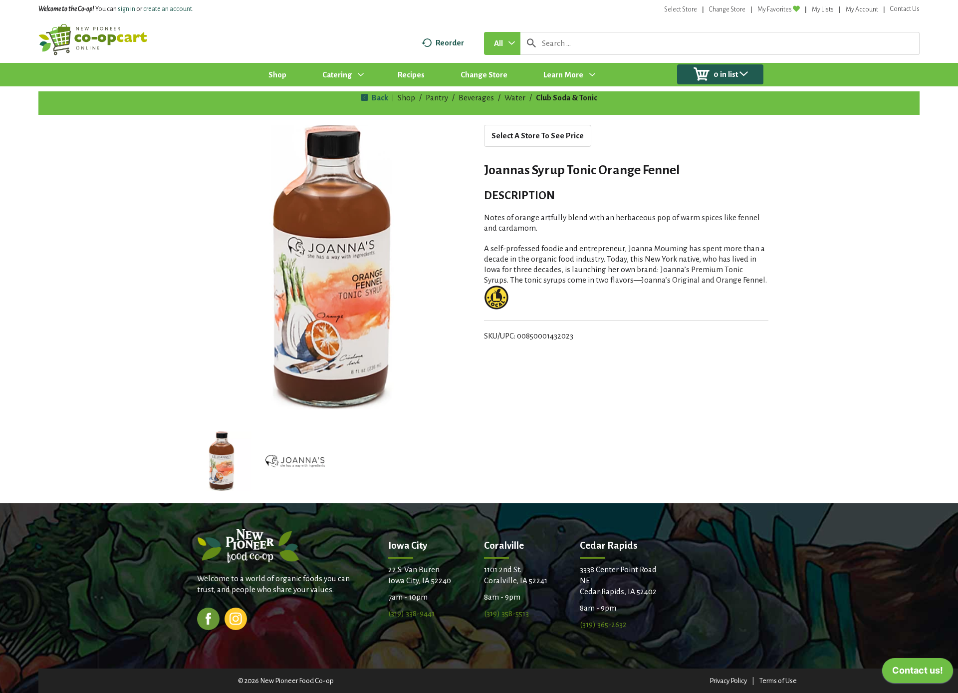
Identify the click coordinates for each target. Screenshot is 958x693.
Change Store (727, 9)
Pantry (437, 97)
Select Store (680, 9)
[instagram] (236, 618)
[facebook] (208, 618)
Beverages (476, 97)
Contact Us (905, 8)
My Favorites (774, 9)
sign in (126, 8)
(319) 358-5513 (506, 613)
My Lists (823, 9)
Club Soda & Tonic (566, 97)
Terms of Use (778, 681)
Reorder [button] (450, 42)
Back (379, 97)
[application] (917, 673)
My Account (862, 9)
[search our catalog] (531, 43)
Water (514, 97)
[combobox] (502, 43)
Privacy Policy (728, 681)
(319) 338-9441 (411, 613)
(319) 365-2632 (603, 624)
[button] (221, 461)
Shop (406, 97)
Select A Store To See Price (537, 135)
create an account (167, 8)
